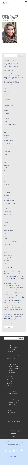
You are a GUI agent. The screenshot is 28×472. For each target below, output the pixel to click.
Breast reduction (8, 118)
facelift (20, 300)
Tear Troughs (7, 249)
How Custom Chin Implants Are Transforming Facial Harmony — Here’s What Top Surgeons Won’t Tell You (13, 65)
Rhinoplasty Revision (12, 347)
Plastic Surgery (7, 214)
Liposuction (6, 195)
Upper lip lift (6, 260)
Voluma (5, 263)
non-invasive (21, 311)
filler (14, 302)
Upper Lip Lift (12, 364)
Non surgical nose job (9, 200)
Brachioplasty (13, 402)
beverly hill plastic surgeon (14, 273)
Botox (5, 102)
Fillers (5, 162)
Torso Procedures (8, 255)
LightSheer (6, 184)
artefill (9, 271)
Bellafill (5, 94)
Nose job (6, 206)
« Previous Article (6, 47)
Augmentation (13, 393)
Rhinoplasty (6, 233)
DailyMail (11, 297)
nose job (5, 314)
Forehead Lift (7, 165)
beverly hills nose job (10, 276)
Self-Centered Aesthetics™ (10, 241)
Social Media (7, 244)
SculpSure (6, 238)
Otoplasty (9, 385)
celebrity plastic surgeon (11, 295)
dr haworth (18, 297)
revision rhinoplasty (17, 316)
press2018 (6, 217)
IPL (4, 170)
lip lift (8, 307)
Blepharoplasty (7, 99)
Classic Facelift (10, 349)
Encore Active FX (8, 143)
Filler (9, 415)
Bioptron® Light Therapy (9, 97)
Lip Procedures (7, 187)
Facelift (5, 154)
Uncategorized (7, 258)
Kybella (5, 178)
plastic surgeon (10, 314)
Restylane (6, 225)
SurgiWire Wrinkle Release (14, 356)
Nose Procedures (8, 208)
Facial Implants (10, 358)
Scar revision (7, 236)
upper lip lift (14, 318)
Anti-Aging (6, 91)
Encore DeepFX (7, 146)
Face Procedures (8, 151)
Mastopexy (6, 198)
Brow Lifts (9, 381)
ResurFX (6, 228)
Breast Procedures (8, 116)
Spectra (5, 247)
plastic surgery (18, 314)
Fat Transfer (9, 354)
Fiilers (5, 159)
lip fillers (5, 307)
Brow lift (6, 121)
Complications (7, 135)
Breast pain (6, 113)
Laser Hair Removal (13, 419)
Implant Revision (13, 396)
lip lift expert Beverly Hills (14, 307)
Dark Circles (6, 138)
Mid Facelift (9, 351)
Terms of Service (14, 435)
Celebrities (6, 132)
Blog (14, 431)
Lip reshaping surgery (9, 189)
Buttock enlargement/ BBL (10, 124)
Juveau (5, 173)
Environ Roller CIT (12, 412)
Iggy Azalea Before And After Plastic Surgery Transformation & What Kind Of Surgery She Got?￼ (13, 77)
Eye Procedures (7, 148)
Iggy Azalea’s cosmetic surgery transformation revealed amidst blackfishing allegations (11, 83)
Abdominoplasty (14, 400)
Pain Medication (7, 211)
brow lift (20, 292)
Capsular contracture (9, 127)
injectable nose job (10, 305)
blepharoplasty (11, 290)
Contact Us (7, 430)
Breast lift (6, 110)
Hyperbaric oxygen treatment (11, 168)
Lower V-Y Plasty (13, 368)
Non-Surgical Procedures (10, 203)
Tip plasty (6, 252)
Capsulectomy (7, 129)
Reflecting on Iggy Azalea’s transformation (14, 73)
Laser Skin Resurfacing (14, 421)
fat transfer (10, 302)
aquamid (5, 271)
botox (16, 290)
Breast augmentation (9, 105)
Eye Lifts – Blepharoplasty (14, 379)
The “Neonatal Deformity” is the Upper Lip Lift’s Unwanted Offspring (13, 69)
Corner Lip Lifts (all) (14, 366)
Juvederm (6, 176)
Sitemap (20, 431)
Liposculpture (7, 192)
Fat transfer (6, 157)
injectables (16, 305)
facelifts (5, 302)
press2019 (6, 219)
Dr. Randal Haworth (8, 140)
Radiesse (6, 222)
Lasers (5, 181)
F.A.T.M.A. (11, 370)
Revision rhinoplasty (8, 230)
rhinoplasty (7, 319)
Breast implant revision (9, 108)
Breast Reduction (14, 398)
